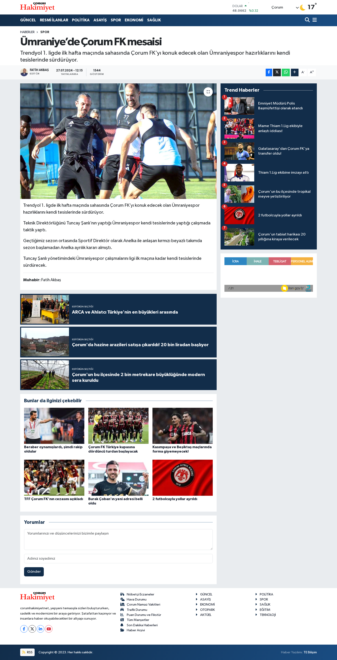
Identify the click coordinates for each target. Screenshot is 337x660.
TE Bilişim (310, 652)
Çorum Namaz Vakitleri (143, 604)
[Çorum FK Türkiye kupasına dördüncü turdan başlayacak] (118, 426)
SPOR (116, 20)
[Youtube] (48, 629)
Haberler (27, 32)
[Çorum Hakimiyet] (37, 7)
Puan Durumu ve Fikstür (144, 615)
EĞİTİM (265, 610)
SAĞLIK (154, 20)
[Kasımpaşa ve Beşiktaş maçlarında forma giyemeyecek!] (182, 426)
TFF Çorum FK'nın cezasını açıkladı (53, 499)
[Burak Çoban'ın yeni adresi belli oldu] (118, 478)
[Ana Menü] (314, 20)
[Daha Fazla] (294, 72)
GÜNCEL (28, 20)
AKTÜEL (205, 615)
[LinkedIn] (40, 629)
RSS (29, 652)
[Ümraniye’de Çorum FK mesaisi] (118, 141)
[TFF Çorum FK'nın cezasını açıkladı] (54, 478)
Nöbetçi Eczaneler (140, 594)
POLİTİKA (81, 20)
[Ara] (308, 20)
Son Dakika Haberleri (142, 625)
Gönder (34, 572)
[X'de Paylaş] (277, 72)
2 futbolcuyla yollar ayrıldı (174, 499)
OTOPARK (207, 610)
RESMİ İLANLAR (54, 20)
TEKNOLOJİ (268, 615)
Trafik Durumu (137, 610)
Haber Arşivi (136, 630)
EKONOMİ (134, 20)
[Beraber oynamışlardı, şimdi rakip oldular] (54, 426)
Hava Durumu (136, 599)
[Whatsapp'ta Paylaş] (286, 72)
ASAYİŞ (100, 20)
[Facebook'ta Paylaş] (269, 72)
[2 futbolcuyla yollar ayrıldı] (182, 478)
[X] (32, 629)
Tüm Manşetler (138, 620)
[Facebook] (24, 629)
